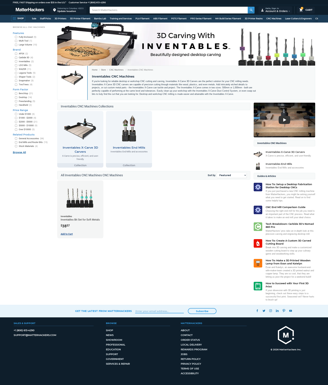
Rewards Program (194, 349)
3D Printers (60, 18)
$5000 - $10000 (28, 125)
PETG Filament (179, 18)
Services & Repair (118, 363)
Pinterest (284, 311)
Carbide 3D (26, 57)
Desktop (25, 97)
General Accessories (31, 138)
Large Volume (28, 44)
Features (18, 33)
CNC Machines (273, 18)
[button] (68, 10)
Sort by (211, 175)
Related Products (24, 134)
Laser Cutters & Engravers (298, 18)
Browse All (19, 152)
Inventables (26, 61)
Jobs (184, 354)
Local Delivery (191, 344)
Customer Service (78, 2)
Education (113, 349)
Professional (115, 344)
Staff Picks (45, 18)
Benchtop (26, 93)
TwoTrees (25, 84)
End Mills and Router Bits (33, 142)
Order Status (190, 339)
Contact (187, 335)
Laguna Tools (27, 73)
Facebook (257, 311)
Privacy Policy (191, 363)
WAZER (25, 69)
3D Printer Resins (254, 18)
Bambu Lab (100, 18)
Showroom (114, 339)
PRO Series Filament (200, 18)
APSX (23, 53)
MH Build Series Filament (228, 18)
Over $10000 (27, 129)
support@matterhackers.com (35, 335)
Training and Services (121, 18)
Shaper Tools (27, 76)
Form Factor (20, 89)
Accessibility (190, 373)
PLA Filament (142, 18)
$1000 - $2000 (27, 117)
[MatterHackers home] (30, 10)
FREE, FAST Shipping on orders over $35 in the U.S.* (39, 2)
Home (95, 70)
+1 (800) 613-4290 (97, 2)
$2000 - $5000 (28, 121)
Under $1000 (27, 114)
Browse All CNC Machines (29, 27)
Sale (34, 18)
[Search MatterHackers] (251, 10)
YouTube (290, 311)
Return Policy (191, 359)
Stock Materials (28, 146)
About (185, 330)
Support (112, 354)
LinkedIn (277, 311)
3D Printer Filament (80, 18)
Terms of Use (190, 368)
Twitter (264, 311)
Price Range (20, 110)
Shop (109, 330)
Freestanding (27, 101)
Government (115, 359)
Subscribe (202, 311)
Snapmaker (26, 80)
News (110, 335)
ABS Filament (160, 18)
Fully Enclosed (27, 37)
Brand (17, 49)
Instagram (271, 311)
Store (103, 70)
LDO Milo (25, 65)
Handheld (25, 105)
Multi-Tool (25, 40)
